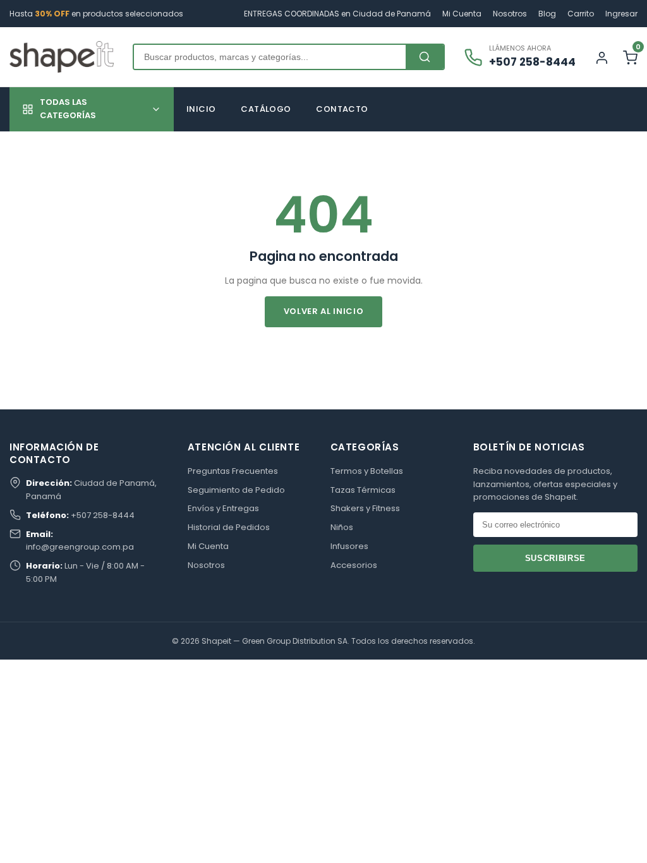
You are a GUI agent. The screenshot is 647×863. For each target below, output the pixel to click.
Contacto (342, 109)
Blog (547, 13)
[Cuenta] (602, 57)
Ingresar (621, 13)
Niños (341, 527)
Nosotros (510, 13)
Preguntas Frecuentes (233, 471)
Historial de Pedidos (229, 527)
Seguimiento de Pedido (236, 490)
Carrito (580, 13)
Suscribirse (555, 558)
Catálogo (266, 109)
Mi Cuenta (461, 13)
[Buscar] (425, 57)
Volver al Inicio (323, 311)
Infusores (349, 546)
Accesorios (353, 565)
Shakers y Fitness (365, 508)
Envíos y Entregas (223, 508)
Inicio (200, 109)
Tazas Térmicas (363, 490)
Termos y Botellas (366, 471)
